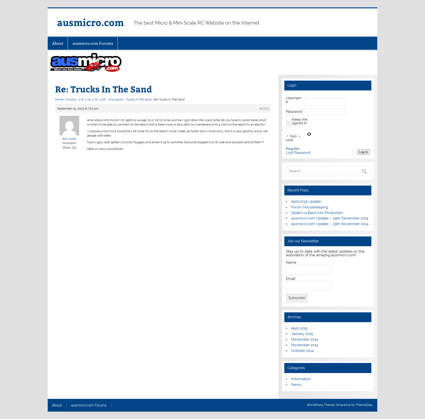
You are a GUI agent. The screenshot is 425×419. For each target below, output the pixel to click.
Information (301, 379)
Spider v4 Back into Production (317, 213)
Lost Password (298, 153)
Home (59, 99)
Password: (294, 112)
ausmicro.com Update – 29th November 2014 (329, 224)
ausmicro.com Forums (93, 43)
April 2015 (299, 328)
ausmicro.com (90, 22)
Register (293, 149)
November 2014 (304, 345)
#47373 (264, 108)
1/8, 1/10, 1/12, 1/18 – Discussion (101, 99)
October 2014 (302, 350)
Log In (363, 152)
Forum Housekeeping (309, 207)
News (296, 384)
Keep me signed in (299, 121)
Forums (71, 99)
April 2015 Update (306, 201)
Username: (293, 100)
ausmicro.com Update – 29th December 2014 (329, 218)
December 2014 (304, 339)
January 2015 (302, 334)
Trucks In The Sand (139, 99)
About (57, 43)
